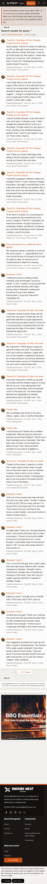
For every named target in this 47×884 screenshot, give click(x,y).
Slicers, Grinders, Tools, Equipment (26, 268)
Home (6, 824)
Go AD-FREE (13, 860)
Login (6, 851)
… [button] (18, 672)
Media (27, 829)
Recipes (28, 824)
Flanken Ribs (11, 409)
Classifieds (29, 840)
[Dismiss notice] (43, 10)
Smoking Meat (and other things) (32, 834)
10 (22, 672)
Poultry (14, 304)
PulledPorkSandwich (15, 35)
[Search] (44, 3)
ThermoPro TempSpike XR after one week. (25, 310)
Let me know (8, 19)
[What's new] (38, 3)
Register (7, 855)
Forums (7, 829)
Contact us (8, 833)
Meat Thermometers (20, 70)
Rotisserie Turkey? (14, 274)
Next (28, 672)
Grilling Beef (17, 422)
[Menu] (3, 3)
